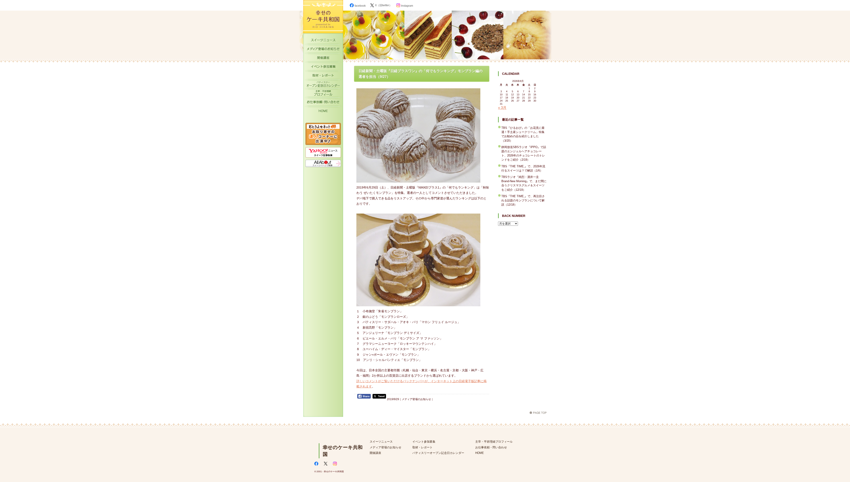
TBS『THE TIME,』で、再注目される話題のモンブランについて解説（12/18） (523, 200)
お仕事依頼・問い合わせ (491, 447)
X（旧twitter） (383, 5)
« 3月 (502, 108)
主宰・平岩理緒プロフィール (323, 94)
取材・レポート (323, 76)
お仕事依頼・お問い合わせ (323, 102)
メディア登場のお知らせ (323, 49)
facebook (360, 5)
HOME (323, 111)
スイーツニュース (323, 41)
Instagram (407, 5)
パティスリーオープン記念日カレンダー (323, 85)
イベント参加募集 (323, 67)
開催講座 (323, 58)
